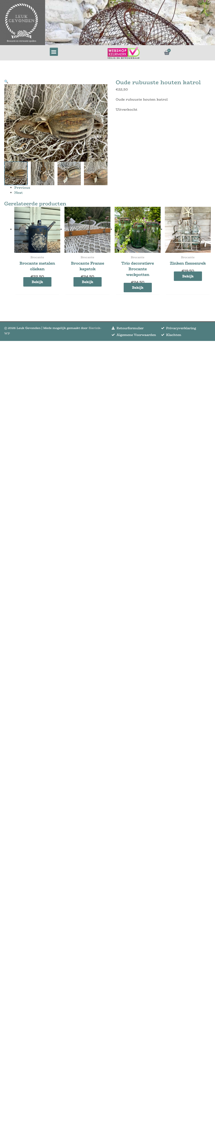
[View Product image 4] (96, 173)
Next (18, 192)
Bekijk (37, 281)
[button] (54, 52)
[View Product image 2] (42, 173)
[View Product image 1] (16, 173)
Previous (22, 187)
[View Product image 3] (69, 173)
